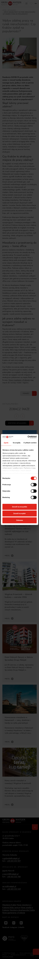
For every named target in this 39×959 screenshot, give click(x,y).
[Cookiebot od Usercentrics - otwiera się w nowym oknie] (28, 437)
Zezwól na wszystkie (19, 507)
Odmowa (19, 520)
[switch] (34, 484)
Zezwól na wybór (19, 513)
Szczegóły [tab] (16, 443)
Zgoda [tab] (6, 443)
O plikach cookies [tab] (30, 443)
